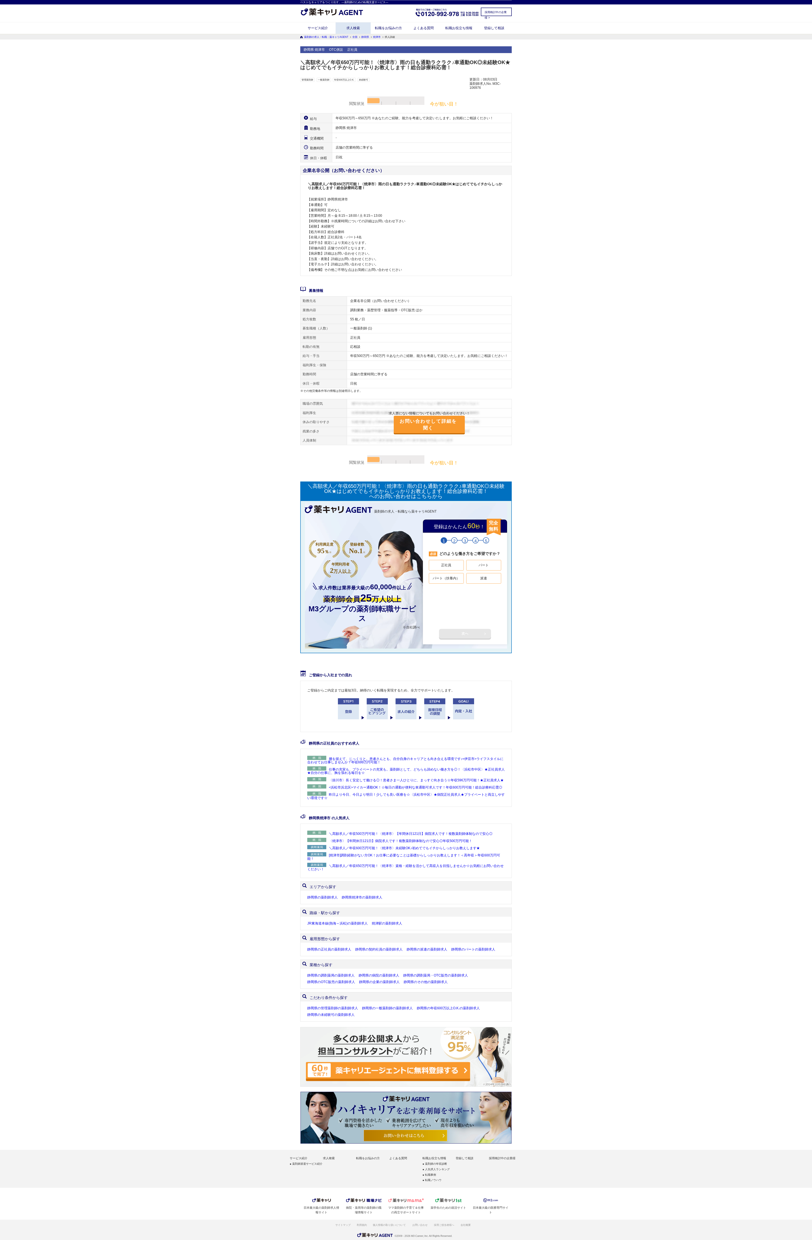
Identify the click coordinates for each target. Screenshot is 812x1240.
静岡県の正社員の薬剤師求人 (329, 949)
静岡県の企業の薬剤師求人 (379, 982)
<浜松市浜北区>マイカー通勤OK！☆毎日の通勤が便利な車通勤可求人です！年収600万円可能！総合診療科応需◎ (415, 787)
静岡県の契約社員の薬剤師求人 (379, 949)
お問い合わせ (420, 1225)
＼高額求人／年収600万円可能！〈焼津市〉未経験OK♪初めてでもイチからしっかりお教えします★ (404, 848)
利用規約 (362, 1225)
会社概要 (466, 1225)
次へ (465, 633)
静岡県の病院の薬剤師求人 (379, 975)
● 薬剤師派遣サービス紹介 (306, 1164)
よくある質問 (423, 28)
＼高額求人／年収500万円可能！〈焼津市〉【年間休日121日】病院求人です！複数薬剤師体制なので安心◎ (410, 833)
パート (484, 565)
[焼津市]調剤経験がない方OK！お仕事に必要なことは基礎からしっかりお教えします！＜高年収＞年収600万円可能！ (403, 856)
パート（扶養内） (446, 578)
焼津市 (377, 37)
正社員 (446, 565)
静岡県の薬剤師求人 (322, 897)
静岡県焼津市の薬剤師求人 (362, 897)
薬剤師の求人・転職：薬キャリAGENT (326, 37)
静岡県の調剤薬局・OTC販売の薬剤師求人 (435, 975)
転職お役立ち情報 (458, 28)
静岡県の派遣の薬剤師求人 (427, 949)
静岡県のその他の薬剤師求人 (426, 982)
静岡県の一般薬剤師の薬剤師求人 (387, 1008)
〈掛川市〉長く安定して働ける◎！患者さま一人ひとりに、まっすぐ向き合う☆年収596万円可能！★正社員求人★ (416, 780)
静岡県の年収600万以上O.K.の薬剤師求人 (448, 1008)
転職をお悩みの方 (388, 28)
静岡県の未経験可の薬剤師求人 (331, 1014)
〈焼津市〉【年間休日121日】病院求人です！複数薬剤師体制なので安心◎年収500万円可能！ (400, 841)
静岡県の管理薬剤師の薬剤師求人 (332, 1008)
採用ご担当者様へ (444, 1225)
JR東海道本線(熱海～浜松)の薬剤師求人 (337, 923)
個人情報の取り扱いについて (389, 1225)
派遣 (483, 578)
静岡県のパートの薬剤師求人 (473, 949)
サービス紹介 (318, 28)
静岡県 (365, 37)
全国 (354, 37)
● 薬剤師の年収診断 (434, 1164)
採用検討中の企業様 (502, 1158)
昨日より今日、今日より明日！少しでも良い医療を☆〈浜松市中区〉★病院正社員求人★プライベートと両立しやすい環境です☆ (406, 796)
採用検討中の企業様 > (496, 13)
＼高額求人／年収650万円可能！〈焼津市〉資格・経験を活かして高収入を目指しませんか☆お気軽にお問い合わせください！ (405, 867)
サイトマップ (343, 1225)
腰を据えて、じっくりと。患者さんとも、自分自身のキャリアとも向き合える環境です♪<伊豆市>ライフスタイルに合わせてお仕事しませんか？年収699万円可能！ (405, 760)
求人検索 (353, 28)
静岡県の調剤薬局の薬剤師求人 (331, 975)
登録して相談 (494, 28)
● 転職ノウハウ (432, 1180)
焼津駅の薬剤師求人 (387, 923)
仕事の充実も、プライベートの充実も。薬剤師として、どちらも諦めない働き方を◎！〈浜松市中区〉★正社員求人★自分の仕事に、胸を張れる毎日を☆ (406, 771)
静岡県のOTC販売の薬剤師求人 (331, 982)
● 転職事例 (429, 1175)
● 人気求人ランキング (436, 1169)
